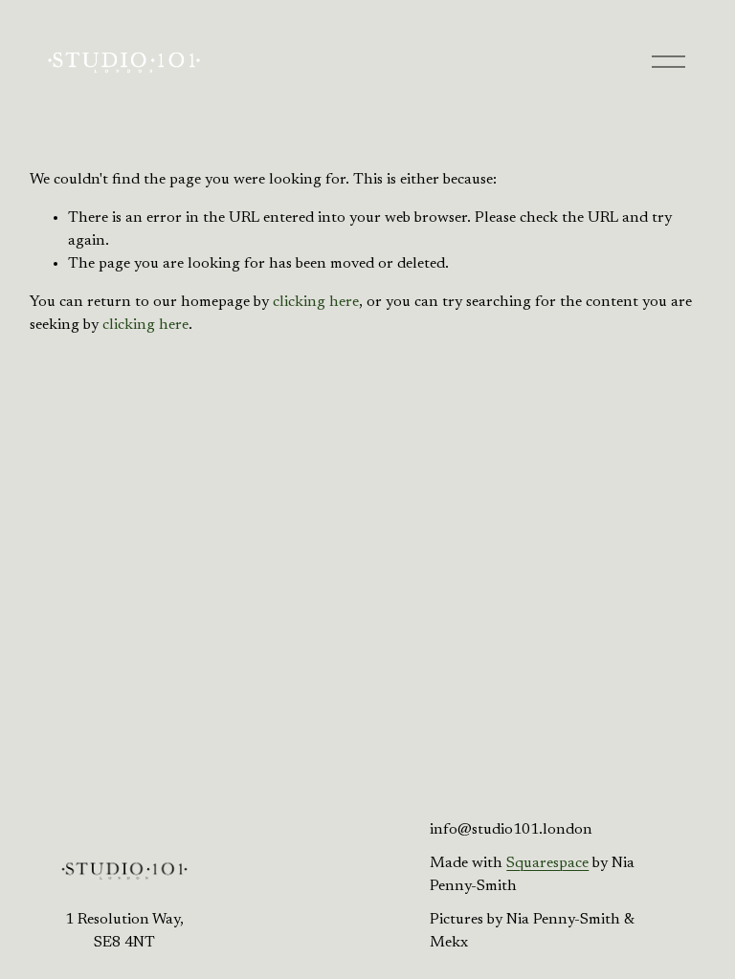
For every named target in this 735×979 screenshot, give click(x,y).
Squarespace (547, 863)
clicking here (316, 302)
